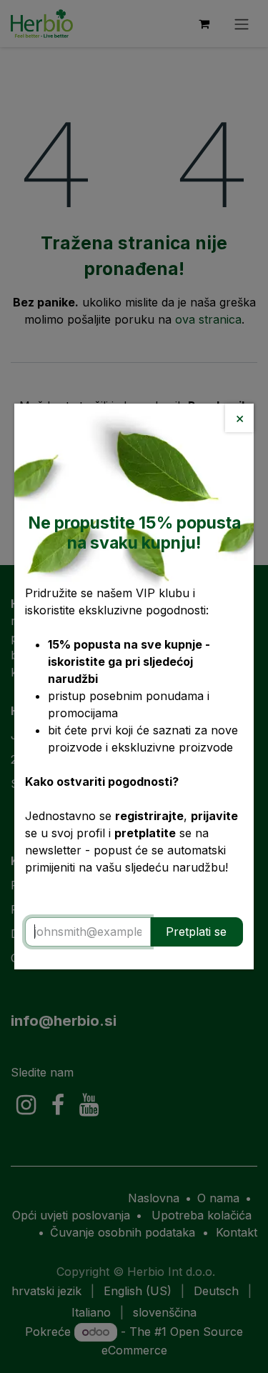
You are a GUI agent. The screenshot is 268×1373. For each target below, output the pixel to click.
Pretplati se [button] (196, 931)
